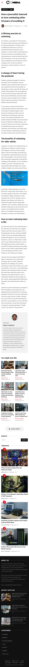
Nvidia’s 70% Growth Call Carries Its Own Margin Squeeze (14, 536)
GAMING (4, 650)
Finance (2, 377)
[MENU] (2, 2)
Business (17, 377)
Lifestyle (4, 9)
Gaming (2, 472)
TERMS (22, 660)
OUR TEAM (15, 662)
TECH (3, 644)
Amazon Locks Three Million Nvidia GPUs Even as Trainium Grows (21, 407)
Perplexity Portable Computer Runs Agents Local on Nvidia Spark (14, 510)
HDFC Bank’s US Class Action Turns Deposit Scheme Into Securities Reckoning (7, 386)
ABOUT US (7, 660)
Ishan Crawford (9, 25)
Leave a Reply (15, 429)
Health (2, 418)
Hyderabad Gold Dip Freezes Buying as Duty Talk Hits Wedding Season (7, 365)
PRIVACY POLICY (15, 660)
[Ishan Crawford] (14, 320)
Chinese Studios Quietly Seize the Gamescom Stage (14, 457)
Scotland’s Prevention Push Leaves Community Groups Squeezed (7, 407)
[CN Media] (13, 3)
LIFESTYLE (5, 654)
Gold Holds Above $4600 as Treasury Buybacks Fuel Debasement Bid (21, 386)
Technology (20, 418)
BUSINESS (5, 634)
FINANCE (4, 637)
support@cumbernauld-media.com (13, 585)
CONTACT (21, 662)
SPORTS (4, 647)
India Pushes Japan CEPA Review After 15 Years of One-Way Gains (21, 365)
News (11, 9)
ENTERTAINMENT (7, 641)
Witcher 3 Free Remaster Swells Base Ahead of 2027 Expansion (14, 484)
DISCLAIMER (8, 662)
